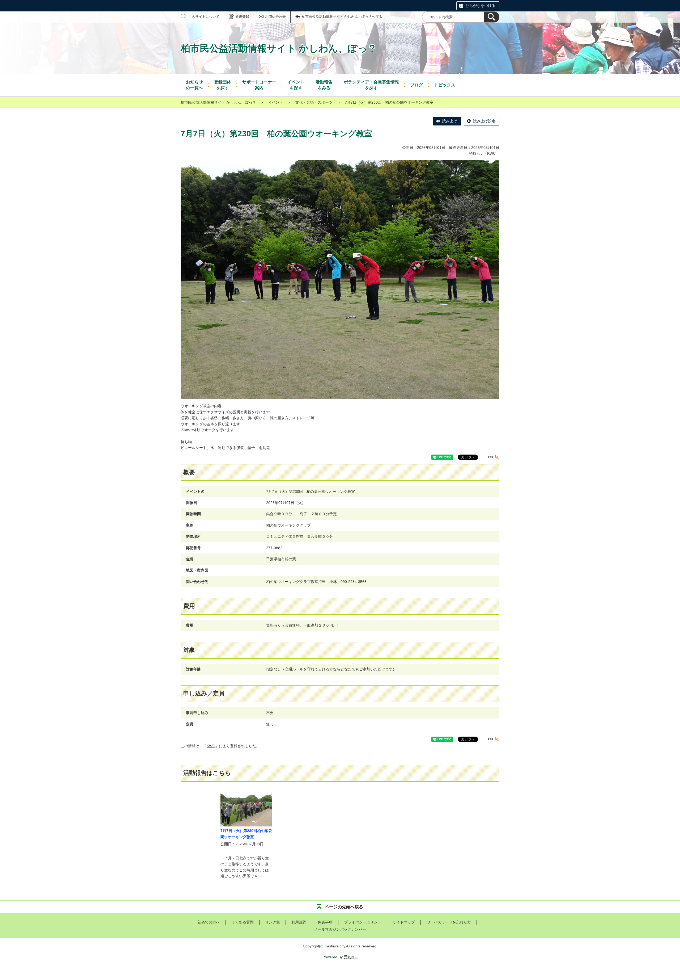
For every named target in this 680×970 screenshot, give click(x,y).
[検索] (491, 17)
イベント (275, 102)
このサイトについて (203, 17)
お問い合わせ (275, 17)
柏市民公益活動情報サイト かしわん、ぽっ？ (218, 102)
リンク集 (272, 922)
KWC (491, 153)
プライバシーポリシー (362, 922)
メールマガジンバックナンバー (340, 929)
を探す (222, 85)
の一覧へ (194, 85)
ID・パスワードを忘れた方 (448, 922)
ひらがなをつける (480, 5)
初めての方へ (209, 922)
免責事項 (325, 922)
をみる (324, 85)
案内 (259, 85)
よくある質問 (242, 922)
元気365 (351, 957)
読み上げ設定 (484, 121)
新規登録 (242, 17)
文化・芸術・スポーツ (314, 102)
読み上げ (449, 121)
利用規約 (298, 922)
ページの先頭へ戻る (344, 907)
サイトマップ (404, 922)
